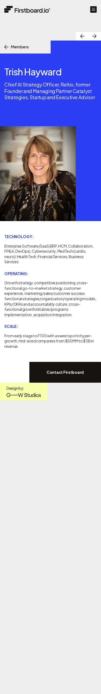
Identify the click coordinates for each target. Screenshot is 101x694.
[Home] (27, 9)
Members (20, 47)
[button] (93, 9)
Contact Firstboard (65, 372)
